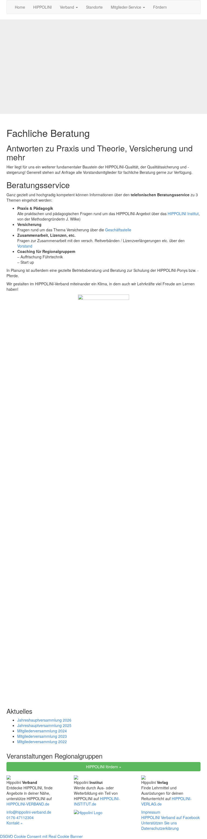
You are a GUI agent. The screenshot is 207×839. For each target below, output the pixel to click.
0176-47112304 (20, 817)
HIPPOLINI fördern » (103, 766)
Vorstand (24, 246)
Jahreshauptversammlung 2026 (44, 720)
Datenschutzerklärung (160, 828)
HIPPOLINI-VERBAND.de (27, 804)
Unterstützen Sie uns (159, 823)
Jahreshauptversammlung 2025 (44, 725)
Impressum (150, 812)
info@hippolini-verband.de (28, 812)
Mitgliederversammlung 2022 (42, 741)
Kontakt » (14, 823)
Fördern (160, 7)
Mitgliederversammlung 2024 (42, 730)
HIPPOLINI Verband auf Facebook (170, 817)
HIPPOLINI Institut (183, 213)
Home (20, 7)
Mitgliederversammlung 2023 (42, 736)
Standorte (94, 7)
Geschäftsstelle (118, 229)
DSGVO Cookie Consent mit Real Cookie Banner (41, 836)
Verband (67, 7)
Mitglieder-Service (126, 7)
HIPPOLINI (42, 7)
